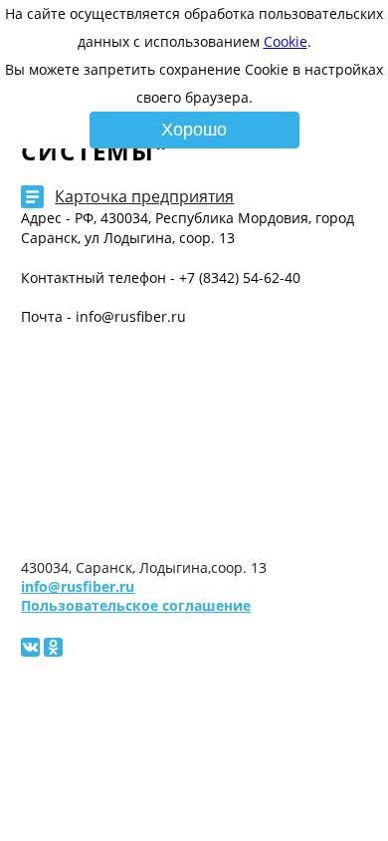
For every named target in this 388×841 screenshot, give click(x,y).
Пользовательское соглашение (136, 605)
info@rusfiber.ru (77, 586)
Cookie (285, 41)
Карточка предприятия (144, 196)
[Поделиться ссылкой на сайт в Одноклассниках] (53, 647)
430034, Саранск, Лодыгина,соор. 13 (144, 567)
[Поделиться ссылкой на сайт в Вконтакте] (30, 647)
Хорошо (194, 130)
